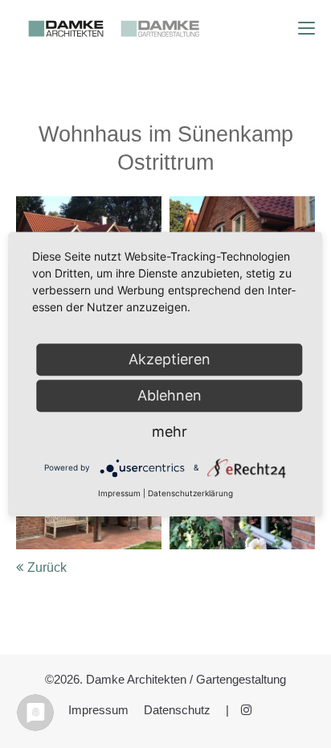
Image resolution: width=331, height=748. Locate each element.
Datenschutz (177, 710)
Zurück (47, 567)
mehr (169, 431)
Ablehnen (169, 395)
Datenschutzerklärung (190, 493)
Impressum (98, 710)
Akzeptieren (169, 359)
